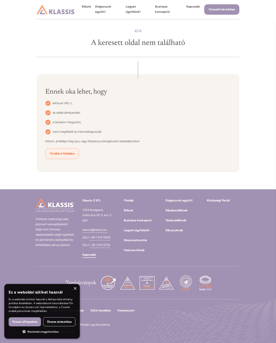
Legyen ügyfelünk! (133, 9)
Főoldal (128, 200)
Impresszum (126, 310)
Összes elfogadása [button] (25, 321)
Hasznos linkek (134, 250)
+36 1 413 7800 (99, 237)
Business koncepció (162, 9)
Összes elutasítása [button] (59, 321)
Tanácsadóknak (176, 220)
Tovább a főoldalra (62, 153)
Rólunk (86, 6)
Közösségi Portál (218, 200)
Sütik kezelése (100, 310)
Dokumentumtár (135, 240)
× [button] (75, 288)
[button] (42, 331)
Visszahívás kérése (222, 9)
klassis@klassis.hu (94, 230)
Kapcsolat (193, 6)
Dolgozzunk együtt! (103, 9)
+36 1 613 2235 (100, 245)
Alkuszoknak (174, 230)
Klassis (56, 9)
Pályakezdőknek (176, 210)
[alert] (42, 311)
